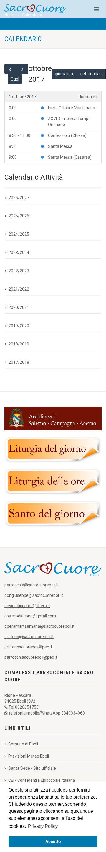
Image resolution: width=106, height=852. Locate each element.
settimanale (91, 73)
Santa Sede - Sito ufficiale (32, 768)
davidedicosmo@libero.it (27, 605)
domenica (88, 96)
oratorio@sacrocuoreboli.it (29, 636)
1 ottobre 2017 (22, 96)
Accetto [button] (53, 841)
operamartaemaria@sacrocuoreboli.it (39, 626)
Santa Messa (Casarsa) (70, 157)
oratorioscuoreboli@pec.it (28, 647)
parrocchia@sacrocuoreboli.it (31, 585)
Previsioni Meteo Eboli (28, 756)
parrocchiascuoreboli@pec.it (30, 657)
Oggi (15, 79)
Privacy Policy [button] (43, 826)
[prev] (10, 69)
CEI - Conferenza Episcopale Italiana (41, 780)
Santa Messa (60, 146)
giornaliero (64, 73)
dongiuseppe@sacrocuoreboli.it (33, 595)
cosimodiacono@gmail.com (30, 616)
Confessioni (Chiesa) (67, 135)
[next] (22, 69)
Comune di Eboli (23, 744)
